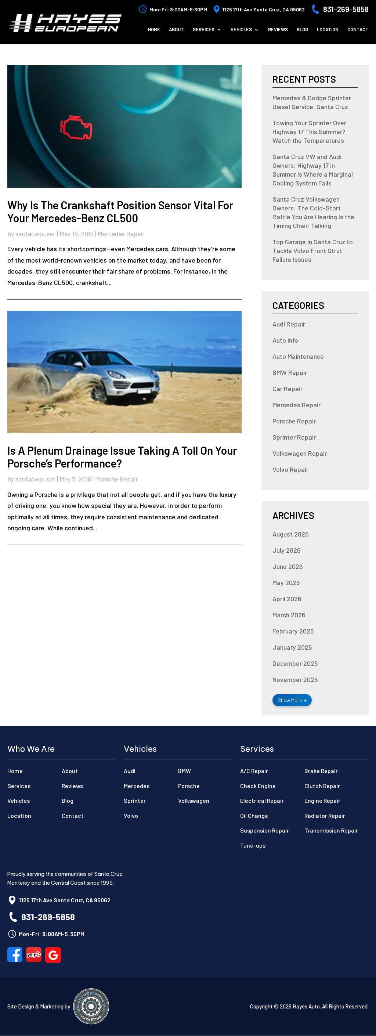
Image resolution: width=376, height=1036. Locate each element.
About (176, 29)
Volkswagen (193, 800)
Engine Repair (322, 800)
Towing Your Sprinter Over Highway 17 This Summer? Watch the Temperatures (309, 131)
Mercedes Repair (121, 234)
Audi (129, 770)
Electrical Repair (262, 800)
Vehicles (241, 29)
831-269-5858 (346, 9)
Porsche (189, 785)
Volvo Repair (290, 469)
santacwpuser (35, 234)
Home (154, 29)
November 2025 (295, 679)
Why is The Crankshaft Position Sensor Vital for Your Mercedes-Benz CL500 (120, 211)
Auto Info (285, 340)
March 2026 (289, 615)
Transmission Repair (331, 830)
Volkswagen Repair (299, 453)
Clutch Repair (322, 785)
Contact (358, 29)
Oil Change (254, 815)
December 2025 (295, 663)
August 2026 (290, 534)
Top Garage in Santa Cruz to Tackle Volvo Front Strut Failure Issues (312, 250)
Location (328, 29)
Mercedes (136, 785)
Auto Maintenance (298, 356)
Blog (302, 29)
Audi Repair (288, 324)
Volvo (131, 815)
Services (203, 29)
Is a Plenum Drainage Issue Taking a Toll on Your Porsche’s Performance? (122, 457)
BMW (184, 770)
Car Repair (287, 389)
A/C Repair (254, 770)
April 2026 (286, 599)
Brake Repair (321, 770)
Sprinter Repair (294, 437)
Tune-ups (252, 845)
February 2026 (293, 631)
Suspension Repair (264, 830)
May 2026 (286, 582)
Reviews (278, 29)
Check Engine (258, 785)
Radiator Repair (324, 815)
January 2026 (292, 647)
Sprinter (135, 800)
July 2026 (286, 550)
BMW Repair (289, 372)
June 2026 (287, 566)
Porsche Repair (116, 479)
